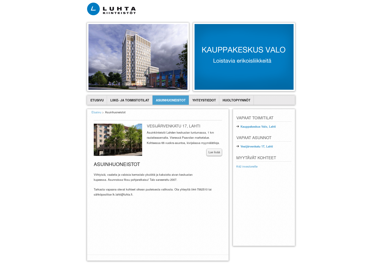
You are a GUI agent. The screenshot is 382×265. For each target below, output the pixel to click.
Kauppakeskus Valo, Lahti (258, 126)
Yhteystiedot (204, 100)
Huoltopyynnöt (236, 100)
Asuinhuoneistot (171, 100)
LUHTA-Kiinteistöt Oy (281, 249)
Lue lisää (214, 152)
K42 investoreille (247, 166)
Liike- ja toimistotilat (129, 100)
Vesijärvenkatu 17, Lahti (257, 146)
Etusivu (97, 100)
